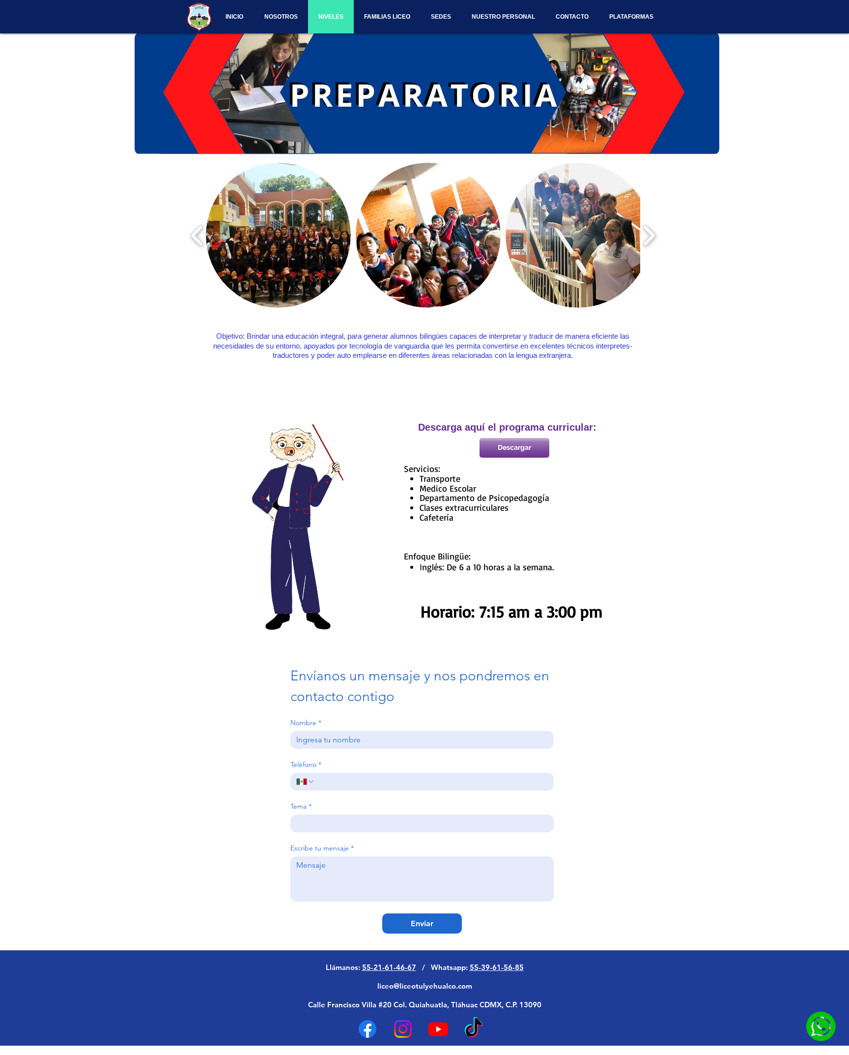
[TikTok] (473, 1029)
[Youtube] (438, 1029)
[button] (278, 235)
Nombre (305, 723)
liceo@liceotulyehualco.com (424, 986)
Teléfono (305, 765)
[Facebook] (367, 1029)
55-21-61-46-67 (389, 967)
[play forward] (649, 235)
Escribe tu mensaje (322, 848)
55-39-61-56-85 (497, 967)
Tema (300, 806)
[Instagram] (403, 1029)
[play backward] (197, 235)
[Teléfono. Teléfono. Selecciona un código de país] (305, 782)
